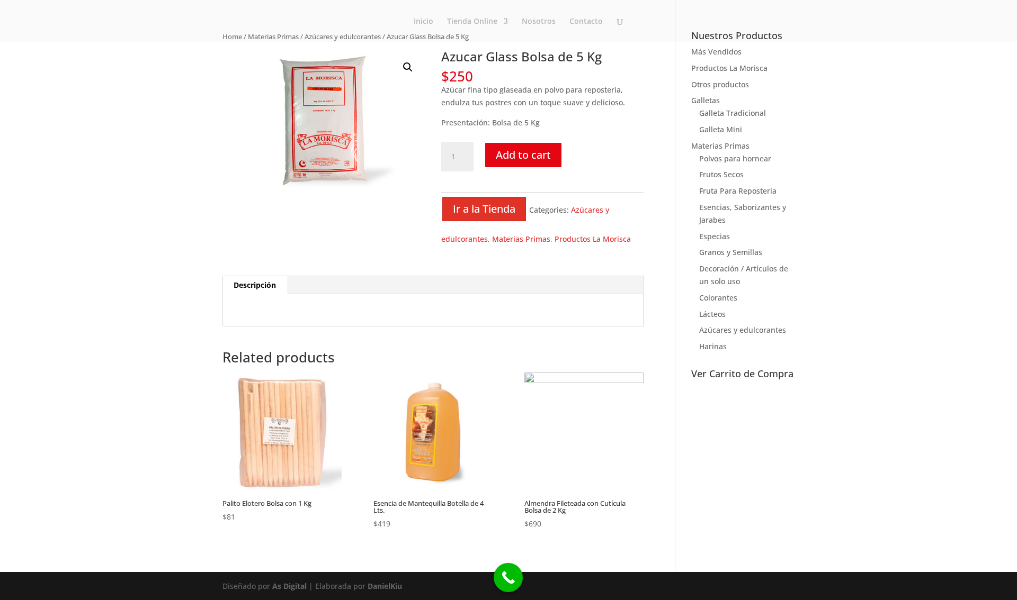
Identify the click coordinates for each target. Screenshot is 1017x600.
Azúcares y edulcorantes (742, 330)
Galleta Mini (720, 129)
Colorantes (718, 298)
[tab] (255, 285)
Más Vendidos (716, 52)
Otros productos (720, 84)
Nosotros (539, 21)
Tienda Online (472, 21)
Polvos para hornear (735, 158)
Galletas (705, 100)
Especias (714, 236)
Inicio (423, 21)
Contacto (586, 21)
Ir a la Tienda (484, 209)
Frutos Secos (721, 174)
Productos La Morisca (593, 239)
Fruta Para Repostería (738, 191)
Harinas (713, 346)
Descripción (255, 285)
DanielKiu (385, 586)
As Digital (289, 586)
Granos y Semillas (730, 252)
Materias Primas (521, 239)
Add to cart (523, 155)
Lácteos (712, 314)
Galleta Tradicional (732, 113)
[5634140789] (508, 577)
